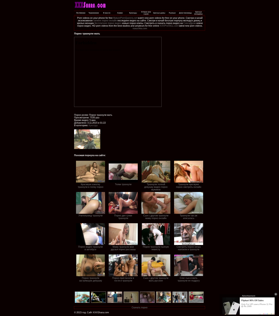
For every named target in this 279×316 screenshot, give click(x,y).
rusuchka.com (140, 28)
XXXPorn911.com (169, 26)
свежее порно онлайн (105, 20)
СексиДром (189, 23)
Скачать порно (139, 307)
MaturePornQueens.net (125, 18)
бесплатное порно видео (107, 23)
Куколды (93, 125)
